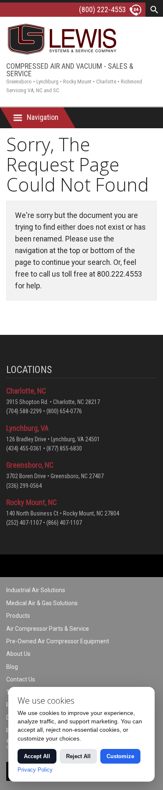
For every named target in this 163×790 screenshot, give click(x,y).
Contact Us (20, 679)
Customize (120, 756)
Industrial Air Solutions (35, 590)
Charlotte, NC (26, 390)
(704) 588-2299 (24, 411)
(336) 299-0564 (24, 485)
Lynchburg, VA (27, 428)
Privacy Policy (35, 769)
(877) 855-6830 (64, 448)
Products (18, 615)
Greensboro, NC (29, 465)
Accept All (37, 756)
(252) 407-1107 (24, 522)
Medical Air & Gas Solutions (42, 603)
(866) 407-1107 (64, 522)
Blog (12, 666)
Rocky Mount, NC (31, 502)
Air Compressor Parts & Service (47, 628)
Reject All (78, 756)
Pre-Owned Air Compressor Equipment (57, 641)
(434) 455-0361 (24, 448)
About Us (18, 653)
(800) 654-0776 (64, 411)
